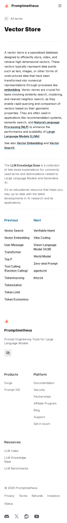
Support (39, 417)
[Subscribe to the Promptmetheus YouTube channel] (36, 516)
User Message (14, 245)
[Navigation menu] (60, 6)
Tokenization (13, 285)
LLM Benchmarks (16, 468)
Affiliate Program (45, 403)
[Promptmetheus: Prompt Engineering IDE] (6, 321)
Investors (53, 496)
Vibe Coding (42, 237)
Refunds (37, 496)
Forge (8, 383)
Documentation (44, 383)
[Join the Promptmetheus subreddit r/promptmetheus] (26, 516)
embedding (12, 90)
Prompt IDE (12, 390)
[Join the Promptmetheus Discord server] (6, 516)
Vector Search (13, 230)
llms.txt (38, 278)
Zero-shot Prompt (46, 263)
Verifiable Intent (44, 230)
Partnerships (42, 396)
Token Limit (12, 292)
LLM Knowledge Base (25, 165)
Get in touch (42, 424)
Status (8, 503)
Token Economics (16, 299)
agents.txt (40, 270)
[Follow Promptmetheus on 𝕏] (17, 516)
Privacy (9, 496)
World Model (42, 256)
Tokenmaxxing (14, 278)
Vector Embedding (30, 143)
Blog (37, 410)
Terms (23, 496)
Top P (8, 259)
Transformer (12, 252)
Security (39, 390)
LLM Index (11, 451)
